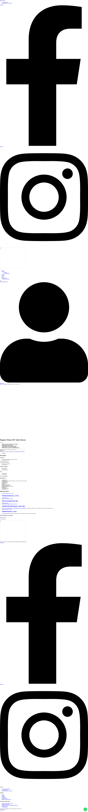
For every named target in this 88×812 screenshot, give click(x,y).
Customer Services (3, 517)
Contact (3, 275)
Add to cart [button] (6, 497)
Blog (3, 277)
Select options (23, 508)
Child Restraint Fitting (5, 278)
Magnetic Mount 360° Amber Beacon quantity (7, 449)
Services (3, 271)
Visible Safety (5, 384)
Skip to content (2, 0)
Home (3, 270)
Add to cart (2, 450)
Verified (16, 451)
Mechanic (5, 272)
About (3, 274)
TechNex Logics (2, 809)
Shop (3, 276)
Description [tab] (4, 453)
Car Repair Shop (6, 273)
